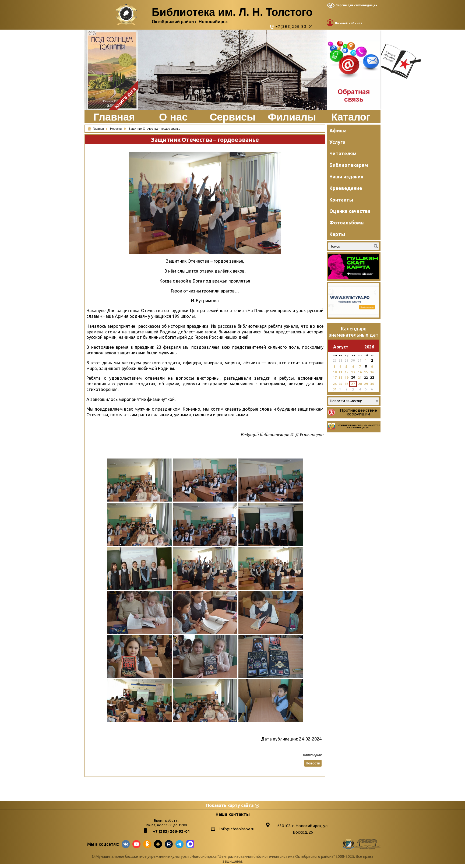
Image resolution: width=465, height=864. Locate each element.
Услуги (337, 142)
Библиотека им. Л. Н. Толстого (232, 12)
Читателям (343, 153)
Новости (116, 128)
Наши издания (346, 176)
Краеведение (345, 188)
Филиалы (292, 117)
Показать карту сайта (229, 805)
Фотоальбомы (347, 222)
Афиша (338, 130)
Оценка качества (350, 211)
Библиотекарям (348, 165)
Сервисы (232, 117)
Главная (114, 117)
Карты (337, 234)
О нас (173, 117)
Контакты (341, 199)
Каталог (351, 117)
